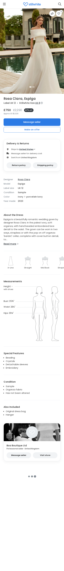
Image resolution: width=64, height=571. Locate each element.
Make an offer (32, 129)
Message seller (32, 122)
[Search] (60, 4)
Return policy (19, 165)
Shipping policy (45, 165)
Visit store (45, 455)
